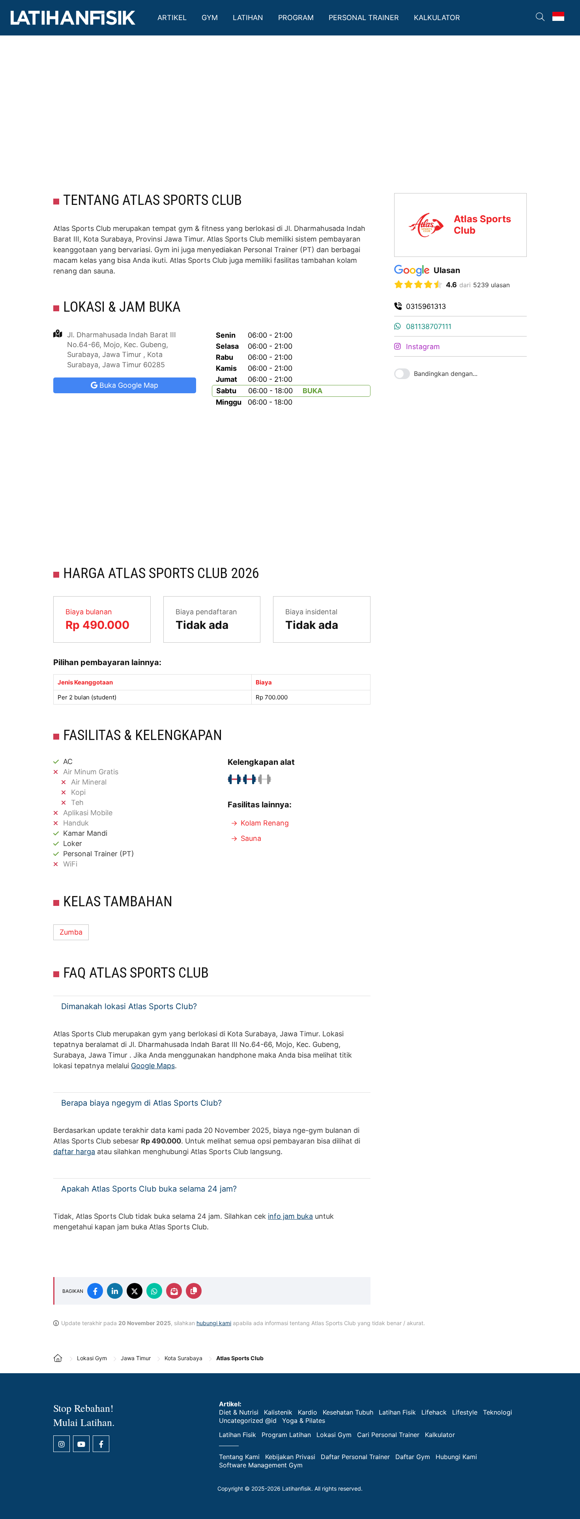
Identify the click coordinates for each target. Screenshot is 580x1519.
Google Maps (153, 1066)
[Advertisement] (290, 114)
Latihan (248, 17)
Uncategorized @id (248, 1420)
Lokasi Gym (334, 1435)
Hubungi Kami (456, 1457)
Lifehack (434, 1412)
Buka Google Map (127, 385)
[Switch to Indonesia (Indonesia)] (558, 16)
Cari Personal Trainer (388, 1435)
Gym (210, 17)
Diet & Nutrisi (238, 1412)
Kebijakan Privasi (290, 1457)
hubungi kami (213, 1323)
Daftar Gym (412, 1457)
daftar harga (74, 1151)
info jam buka (290, 1216)
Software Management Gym (261, 1465)
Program (296, 17)
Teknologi (497, 1412)
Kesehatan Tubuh (348, 1412)
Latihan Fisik (73, 17)
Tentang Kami (239, 1457)
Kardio (307, 1412)
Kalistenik (278, 1412)
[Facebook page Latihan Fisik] (101, 1443)
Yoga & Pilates (303, 1420)
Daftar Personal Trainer (355, 1457)
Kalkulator (437, 17)
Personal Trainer (364, 17)
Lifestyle (464, 1412)
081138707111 (427, 326)
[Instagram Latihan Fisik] (61, 1443)
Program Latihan (286, 1435)
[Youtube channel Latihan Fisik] (81, 1443)
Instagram (422, 346)
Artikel (172, 17)
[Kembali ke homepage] (61, 1363)
